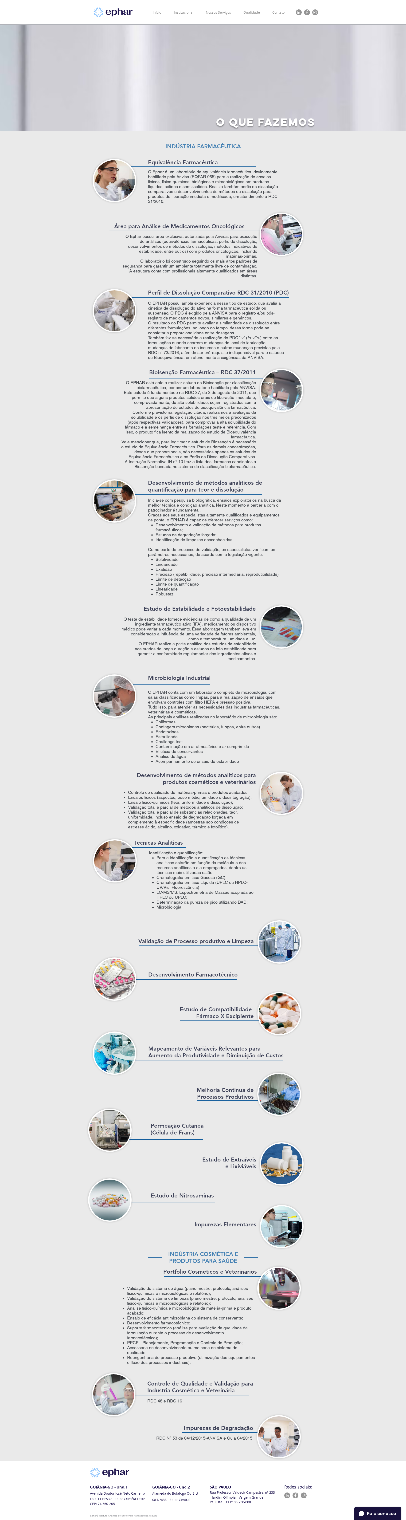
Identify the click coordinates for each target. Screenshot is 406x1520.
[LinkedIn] (299, 12)
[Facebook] (307, 12)
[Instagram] (315, 12)
